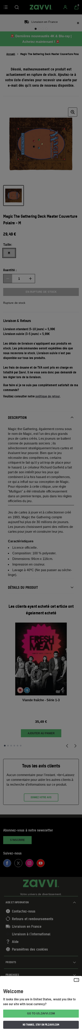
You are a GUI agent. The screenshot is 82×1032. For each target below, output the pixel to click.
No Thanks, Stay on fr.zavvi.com (41, 1024)
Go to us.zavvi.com (41, 1013)
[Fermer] (76, 980)
